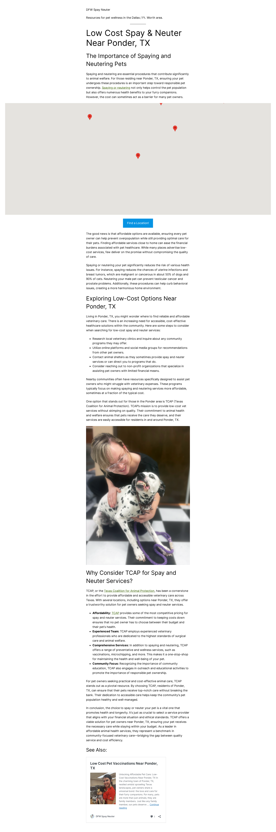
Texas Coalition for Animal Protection (129, 590)
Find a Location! (138, 223)
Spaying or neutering (116, 87)
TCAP (115, 613)
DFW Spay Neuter (98, 9)
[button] (175, 128)
